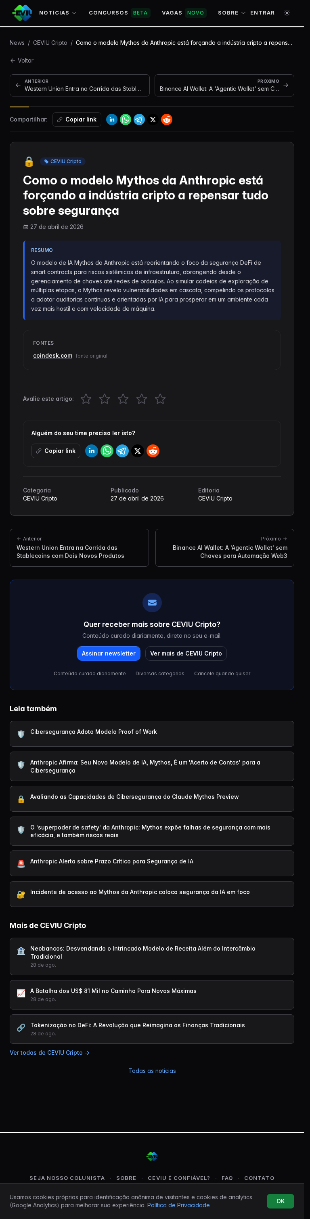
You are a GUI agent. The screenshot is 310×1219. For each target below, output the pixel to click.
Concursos (118, 12)
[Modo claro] (287, 13)
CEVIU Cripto (50, 42)
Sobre (228, 12)
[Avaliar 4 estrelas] (142, 399)
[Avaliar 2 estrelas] (104, 399)
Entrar (262, 12)
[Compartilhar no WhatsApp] (125, 119)
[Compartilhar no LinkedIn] (111, 119)
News (17, 42)
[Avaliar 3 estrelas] (123, 399)
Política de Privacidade (178, 1205)
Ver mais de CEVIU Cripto (186, 653)
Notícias (54, 12)
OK (280, 1201)
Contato (259, 1178)
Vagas (183, 12)
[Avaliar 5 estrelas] (160, 399)
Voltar (26, 60)
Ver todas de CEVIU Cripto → (50, 1052)
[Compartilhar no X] (153, 119)
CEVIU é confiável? (179, 1178)
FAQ (227, 1178)
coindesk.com (52, 355)
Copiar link (80, 119)
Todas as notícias (152, 1070)
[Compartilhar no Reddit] (166, 119)
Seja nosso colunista (67, 1178)
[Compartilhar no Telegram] (139, 119)
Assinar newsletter (109, 653)
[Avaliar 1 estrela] (86, 399)
